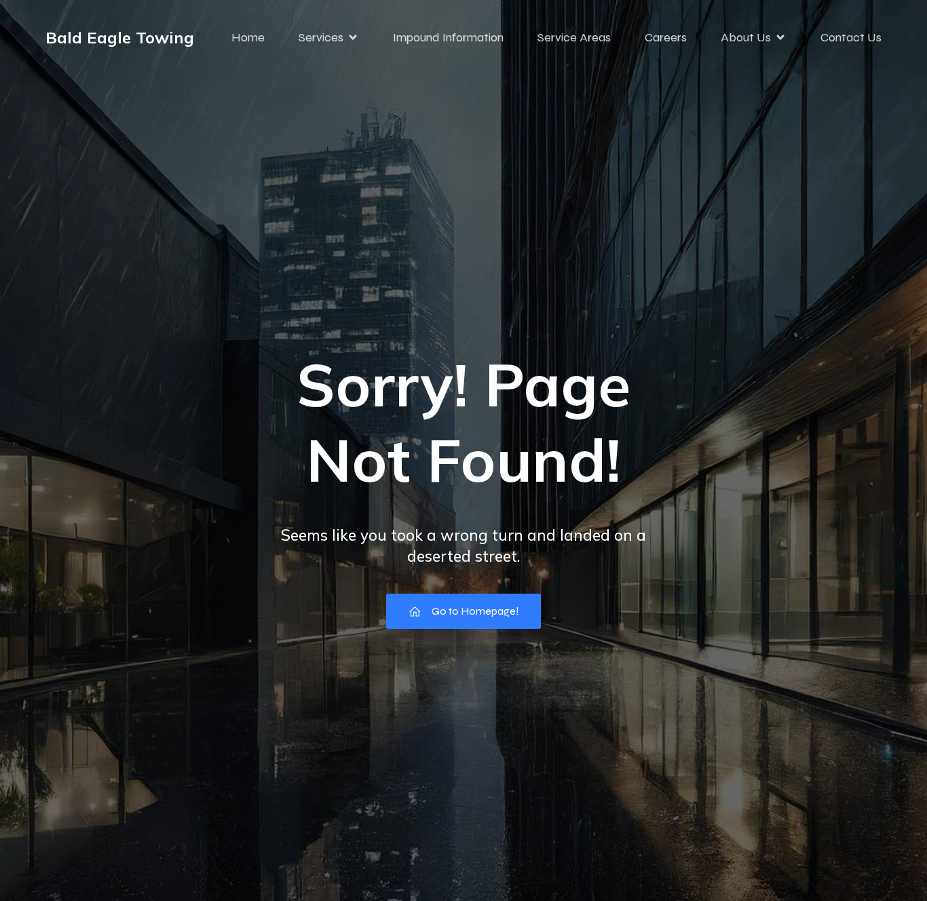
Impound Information (448, 37)
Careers (666, 37)
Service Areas (574, 37)
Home (248, 37)
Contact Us (851, 37)
